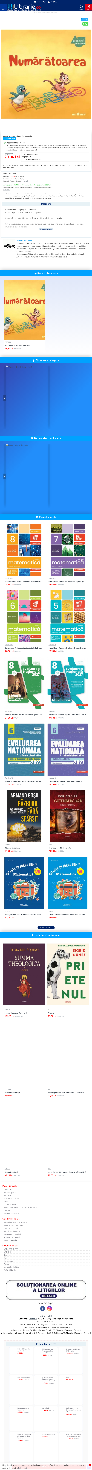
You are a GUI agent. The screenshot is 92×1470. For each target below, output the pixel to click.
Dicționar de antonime (23, 1377)
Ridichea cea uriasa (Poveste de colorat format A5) (47, 1351)
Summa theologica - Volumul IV (16, 1013)
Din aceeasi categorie (47, 360)
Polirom (7, 844)
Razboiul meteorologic (12, 1092)
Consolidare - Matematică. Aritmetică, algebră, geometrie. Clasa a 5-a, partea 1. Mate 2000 (68, 648)
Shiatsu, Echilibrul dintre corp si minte (24, 1350)
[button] (4, 398)
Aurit (67, 1377)
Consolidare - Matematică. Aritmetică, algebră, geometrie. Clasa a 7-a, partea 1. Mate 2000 (68, 581)
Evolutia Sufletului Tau (48, 1434)
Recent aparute (47, 517)
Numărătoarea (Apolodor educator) (17, 345)
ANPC (42, 1315)
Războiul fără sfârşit (12, 848)
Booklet (7, 911)
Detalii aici (22, 1468)
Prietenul (51, 1013)
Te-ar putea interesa (46, 1344)
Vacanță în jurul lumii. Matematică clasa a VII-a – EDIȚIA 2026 (24, 914)
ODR (50, 1315)
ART (49, 1010)
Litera (50, 844)
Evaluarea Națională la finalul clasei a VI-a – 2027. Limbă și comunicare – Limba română (24, 781)
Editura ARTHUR (9, 138)
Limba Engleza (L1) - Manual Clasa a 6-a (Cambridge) (67, 1172)
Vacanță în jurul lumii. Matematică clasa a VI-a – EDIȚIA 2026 (68, 914)
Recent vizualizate (47, 273)
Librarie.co (33, 1318)
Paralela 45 (9, 578)
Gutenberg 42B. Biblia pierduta (60, 848)
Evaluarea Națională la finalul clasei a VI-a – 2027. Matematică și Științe (68, 781)
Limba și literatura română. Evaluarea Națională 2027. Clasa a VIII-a (24, 715)
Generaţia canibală (11, 1172)
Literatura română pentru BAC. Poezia (73, 1350)
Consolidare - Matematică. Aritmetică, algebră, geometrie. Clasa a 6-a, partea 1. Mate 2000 (24, 648)
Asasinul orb (45, 1408)
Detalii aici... (6, 190)
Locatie (26, 181)
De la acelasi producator (47, 438)
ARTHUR (8, 342)
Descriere (46, 204)
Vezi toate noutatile (45, 927)
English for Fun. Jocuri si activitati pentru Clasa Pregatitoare (24, 1436)
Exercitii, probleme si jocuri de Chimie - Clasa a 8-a (66, 1092)
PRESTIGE (8, 1089)
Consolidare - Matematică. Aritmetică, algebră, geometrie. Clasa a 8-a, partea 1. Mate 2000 (24, 581)
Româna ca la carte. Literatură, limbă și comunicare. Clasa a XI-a (49, 1379)
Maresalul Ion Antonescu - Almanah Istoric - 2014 (73, 1435)
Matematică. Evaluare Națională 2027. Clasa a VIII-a (67, 715)
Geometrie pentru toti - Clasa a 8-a (23, 1409)
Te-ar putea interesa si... (47, 935)
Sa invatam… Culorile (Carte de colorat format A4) (73, 1410)
